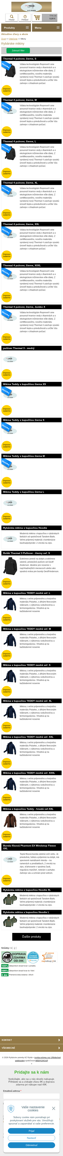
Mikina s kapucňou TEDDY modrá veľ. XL (27, 700)
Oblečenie (13, 39)
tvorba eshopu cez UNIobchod (47, 1057)
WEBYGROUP (41, 1061)
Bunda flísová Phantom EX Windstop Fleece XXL (29, 847)
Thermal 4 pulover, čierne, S (19, 58)
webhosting (20, 1061)
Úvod (3, 39)
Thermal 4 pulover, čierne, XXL (21, 224)
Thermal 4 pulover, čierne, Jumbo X (24, 306)
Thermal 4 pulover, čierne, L (19, 141)
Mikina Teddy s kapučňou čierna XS (24, 384)
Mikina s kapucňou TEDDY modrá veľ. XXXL (29, 772)
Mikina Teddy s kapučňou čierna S (23, 420)
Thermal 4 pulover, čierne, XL (20, 182)
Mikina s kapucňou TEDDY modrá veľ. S (26, 665)
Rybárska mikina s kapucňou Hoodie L (26, 912)
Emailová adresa (11, 1091)
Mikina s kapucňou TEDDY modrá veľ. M (27, 628)
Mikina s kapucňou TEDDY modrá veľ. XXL (28, 736)
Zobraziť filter (18, 50)
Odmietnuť (31, 1145)
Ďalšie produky (31, 936)
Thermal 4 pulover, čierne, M (20, 100)
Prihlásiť (25, 20)
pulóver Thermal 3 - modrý (18, 348)
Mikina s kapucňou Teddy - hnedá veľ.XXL (28, 808)
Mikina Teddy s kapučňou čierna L (23, 491)
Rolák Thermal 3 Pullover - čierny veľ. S (26, 553)
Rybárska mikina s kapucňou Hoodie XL (27, 889)
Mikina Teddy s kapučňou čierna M (24, 456)
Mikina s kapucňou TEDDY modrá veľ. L (26, 593)
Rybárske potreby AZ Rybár (31, 7)
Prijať (31, 1130)
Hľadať (12, 20)
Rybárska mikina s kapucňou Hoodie (25, 527)
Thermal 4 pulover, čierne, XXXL (22, 265)
